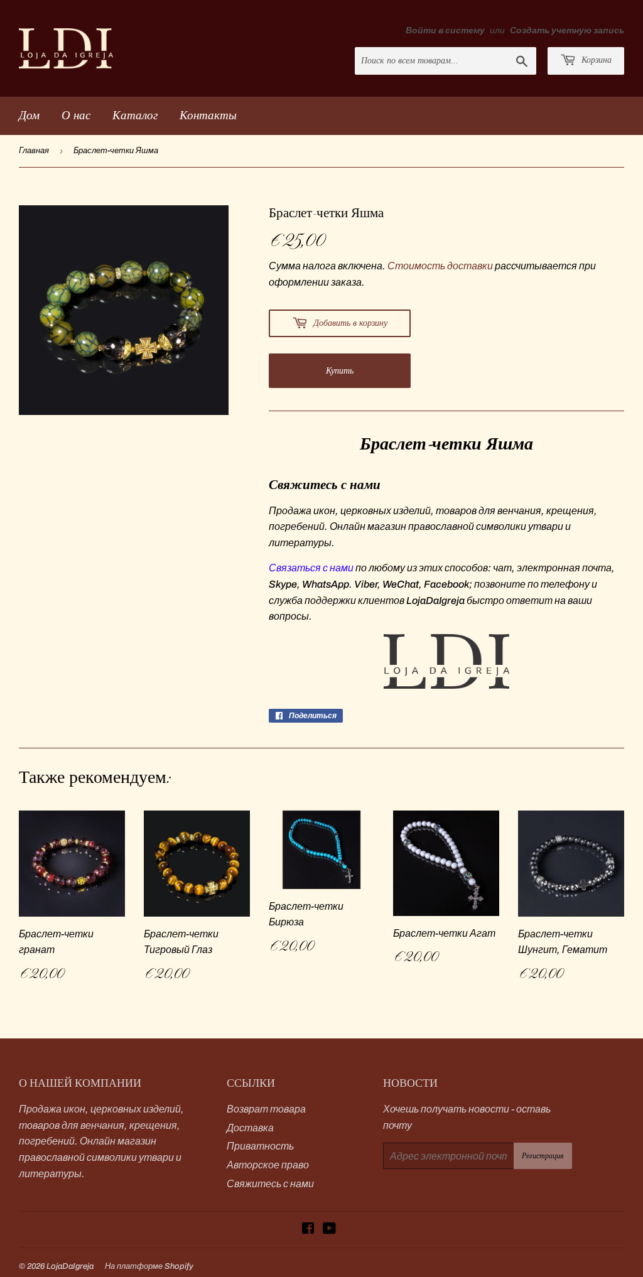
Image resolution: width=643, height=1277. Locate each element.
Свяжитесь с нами (270, 1183)
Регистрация (543, 1155)
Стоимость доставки (440, 266)
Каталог (135, 115)
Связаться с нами (311, 568)
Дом (29, 115)
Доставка (250, 1128)
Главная (34, 150)
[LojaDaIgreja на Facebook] (308, 1229)
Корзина (595, 60)
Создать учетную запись (567, 30)
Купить (340, 370)
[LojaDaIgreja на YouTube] (329, 1229)
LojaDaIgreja (70, 1266)
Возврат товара (266, 1109)
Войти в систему (445, 30)
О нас (76, 115)
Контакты (208, 115)
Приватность (260, 1146)
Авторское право (268, 1165)
